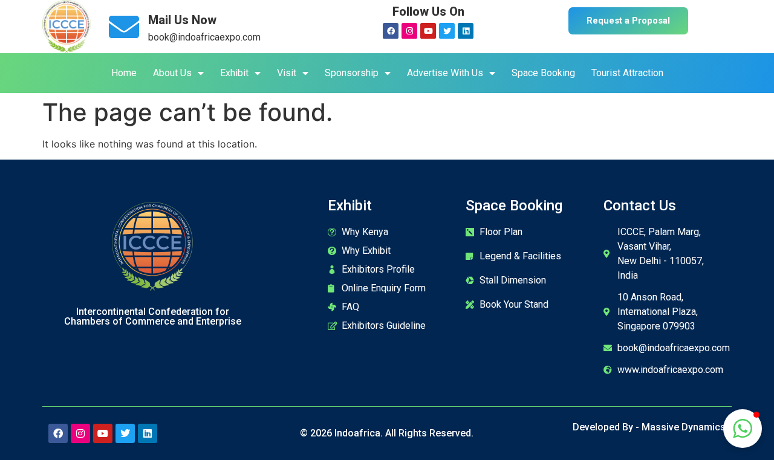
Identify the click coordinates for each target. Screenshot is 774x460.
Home (124, 73)
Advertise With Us (445, 73)
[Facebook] (390, 31)
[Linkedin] (465, 31)
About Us (172, 73)
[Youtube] (428, 31)
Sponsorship (352, 73)
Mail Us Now (182, 20)
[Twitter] (447, 31)
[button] (742, 428)
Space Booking (543, 73)
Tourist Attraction (627, 73)
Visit (286, 73)
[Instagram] (409, 31)
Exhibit (234, 73)
